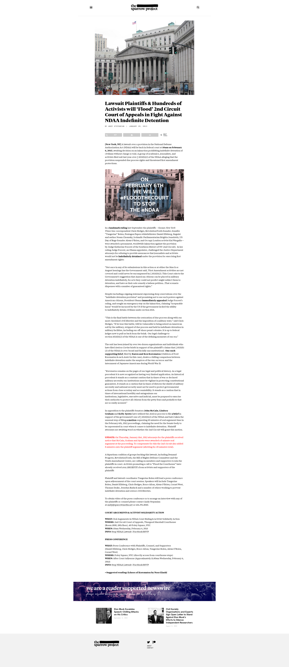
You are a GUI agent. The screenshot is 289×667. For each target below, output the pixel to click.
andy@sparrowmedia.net (120, 504)
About (149, 646)
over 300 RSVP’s (130, 467)
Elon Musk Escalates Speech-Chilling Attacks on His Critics (126, 612)
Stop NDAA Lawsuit (122, 531)
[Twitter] (148, 642)
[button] (91, 7)
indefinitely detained (130, 256)
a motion (131, 419)
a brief (175, 413)
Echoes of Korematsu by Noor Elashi (147, 572)
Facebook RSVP (141, 531)
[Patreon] (154, 642)
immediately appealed (154, 300)
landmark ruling (118, 227)
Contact (150, 648)
